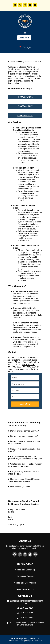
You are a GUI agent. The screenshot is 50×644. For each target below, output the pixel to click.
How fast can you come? (20, 487)
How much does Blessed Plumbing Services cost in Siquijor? (24, 480)
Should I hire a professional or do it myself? (24, 450)
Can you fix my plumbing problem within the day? (23, 473)
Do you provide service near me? (24, 431)
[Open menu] (25, 32)
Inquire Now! (25, 404)
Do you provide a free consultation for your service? (24, 442)
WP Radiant (15, 638)
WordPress (13, 641)
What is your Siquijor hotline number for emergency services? (25, 465)
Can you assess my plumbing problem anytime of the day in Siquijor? (25, 457)
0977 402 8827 (14, 367)
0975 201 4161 (28, 364)
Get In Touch (24, 38)
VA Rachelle (36, 641)
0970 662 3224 (29, 367)
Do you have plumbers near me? (24, 436)
